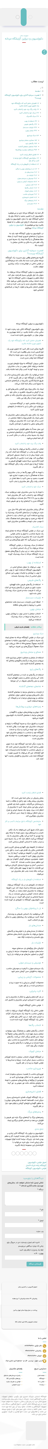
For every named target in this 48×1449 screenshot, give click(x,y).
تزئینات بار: (30, 175)
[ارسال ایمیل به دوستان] (22, 1153)
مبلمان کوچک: (28, 191)
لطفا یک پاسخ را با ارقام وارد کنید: (31, 1250)
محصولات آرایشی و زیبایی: (25, 182)
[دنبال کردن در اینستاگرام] (18, 17)
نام (41, 1210)
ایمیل (40, 1220)
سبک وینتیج (31, 135)
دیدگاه (40, 1189)
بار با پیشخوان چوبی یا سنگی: (24, 169)
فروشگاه (41, 1378)
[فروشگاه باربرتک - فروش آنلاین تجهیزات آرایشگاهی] (24, 4)
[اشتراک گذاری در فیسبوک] (30, 1153)
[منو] (30, 17)
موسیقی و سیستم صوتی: (25, 178)
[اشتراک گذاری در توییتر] (26, 1153)
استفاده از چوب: (29, 121)
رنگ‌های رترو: (29, 143)
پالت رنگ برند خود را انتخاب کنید (25, 109)
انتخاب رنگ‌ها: (29, 188)
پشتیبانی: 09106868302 (33, 1351)
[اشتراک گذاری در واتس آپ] (34, 1153)
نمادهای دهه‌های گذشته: (25, 147)
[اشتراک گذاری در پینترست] (18, 1153)
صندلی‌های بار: (29, 172)
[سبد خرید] (24, 17)
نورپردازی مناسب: (28, 194)
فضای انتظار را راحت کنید (28, 155)
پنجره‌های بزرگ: (28, 201)
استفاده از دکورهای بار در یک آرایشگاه (23, 164)
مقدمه (37, 91)
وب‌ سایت (39, 1231)
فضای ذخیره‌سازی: (27, 197)
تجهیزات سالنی (24, 36)
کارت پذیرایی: (29, 185)
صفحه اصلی (40, 1375)
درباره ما (42, 1385)
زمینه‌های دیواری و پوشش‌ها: (24, 150)
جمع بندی (30, 204)
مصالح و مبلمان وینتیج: (26, 140)
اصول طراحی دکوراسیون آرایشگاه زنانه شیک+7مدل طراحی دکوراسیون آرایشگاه (36, 1165)
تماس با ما (41, 1382)
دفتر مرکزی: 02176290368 (33, 1346)
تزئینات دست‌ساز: (28, 127)
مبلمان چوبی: (29, 131)
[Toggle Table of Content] (41, 88)
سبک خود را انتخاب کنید (27, 113)
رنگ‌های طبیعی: (29, 124)
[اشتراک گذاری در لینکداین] (13, 1153)
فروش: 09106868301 (34, 1356)
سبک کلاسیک (31, 116)
